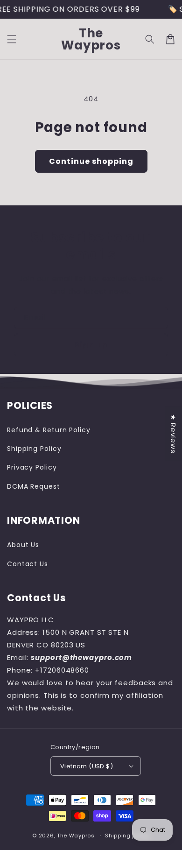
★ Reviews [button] (173, 433)
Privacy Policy (32, 467)
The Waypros (76, 835)
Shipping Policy (34, 448)
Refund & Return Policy (49, 430)
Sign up (91, 344)
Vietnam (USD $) (86, 766)
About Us (23, 544)
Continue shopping (91, 161)
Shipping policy (127, 835)
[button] (11, 39)
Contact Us (27, 564)
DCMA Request (33, 486)
